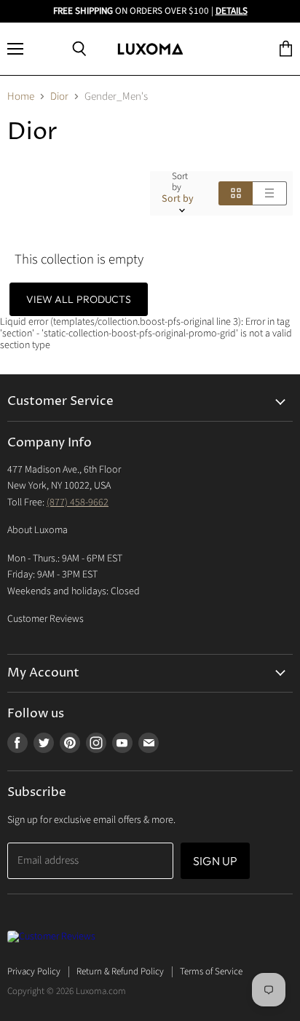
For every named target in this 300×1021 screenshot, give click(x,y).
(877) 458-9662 (77, 502)
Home (20, 96)
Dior (59, 96)
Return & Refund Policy (120, 971)
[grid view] (235, 193)
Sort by (180, 182)
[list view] (270, 193)
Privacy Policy (33, 971)
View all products (78, 299)
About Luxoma (37, 530)
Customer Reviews (45, 619)
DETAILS (232, 10)
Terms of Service (211, 971)
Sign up (215, 861)
